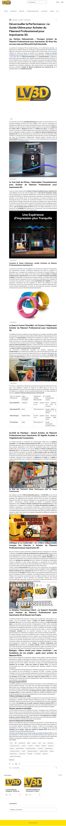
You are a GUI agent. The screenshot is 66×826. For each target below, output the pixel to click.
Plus (57, 11)
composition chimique (14, 751)
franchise (52, 11)
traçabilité (37, 745)
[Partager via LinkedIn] (16, 763)
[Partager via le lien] (19, 763)
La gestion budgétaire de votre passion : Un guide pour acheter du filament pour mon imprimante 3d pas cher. (33, 790)
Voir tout (60, 775)
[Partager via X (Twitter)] (13, 763)
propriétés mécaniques (31, 748)
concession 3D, (44, 11)
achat (44, 743)
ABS (15, 743)
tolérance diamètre (20, 748)
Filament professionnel (15, 745)
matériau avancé (13, 753)
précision (34, 743)
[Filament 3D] (33, 782)
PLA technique (37, 753)
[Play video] (33, 475)
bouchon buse (22, 753)
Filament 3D (21, 11)
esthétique (44, 745)
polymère (24, 745)
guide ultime (50, 745)
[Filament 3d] (13, 782)
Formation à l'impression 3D (32, 11)
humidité (12, 748)
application (45, 753)
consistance (30, 745)
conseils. (23, 751)
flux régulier (29, 753)
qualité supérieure (48, 748)
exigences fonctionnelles (15, 756)
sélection (52, 751)
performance (50, 743)
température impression (32, 751)
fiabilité (28, 743)
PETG (11, 743)
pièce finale (40, 748)
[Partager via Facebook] (9, 763)
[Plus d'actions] (56, 20)
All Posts (6, 11)
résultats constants (44, 751)
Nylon (39, 743)
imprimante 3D (13, 11)
